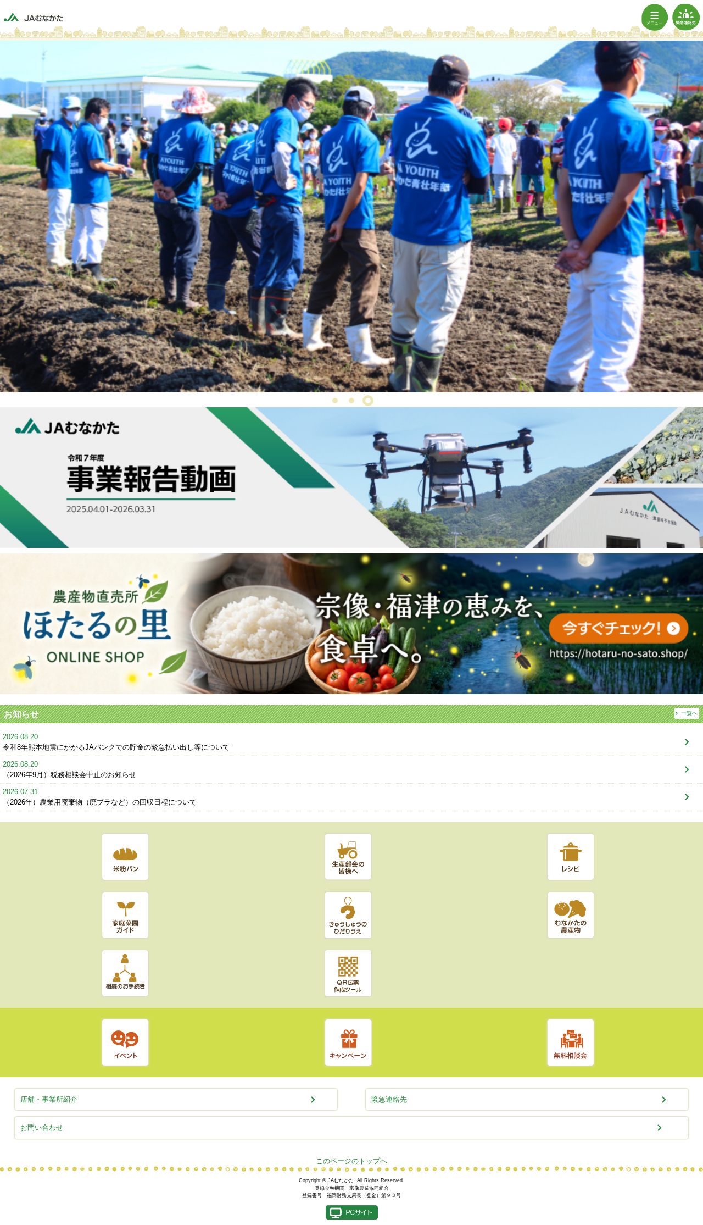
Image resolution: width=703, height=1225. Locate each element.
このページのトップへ (351, 1161)
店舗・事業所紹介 (48, 1099)
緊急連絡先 (389, 1099)
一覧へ (689, 713)
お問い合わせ (41, 1127)
